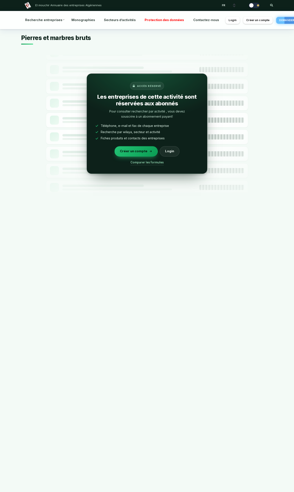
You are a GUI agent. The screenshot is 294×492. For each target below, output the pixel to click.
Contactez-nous (206, 20)
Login (233, 20)
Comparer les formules (147, 162)
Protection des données (164, 20)
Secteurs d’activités (120, 20)
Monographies (83, 20)
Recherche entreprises (43, 20)
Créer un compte (257, 20)
